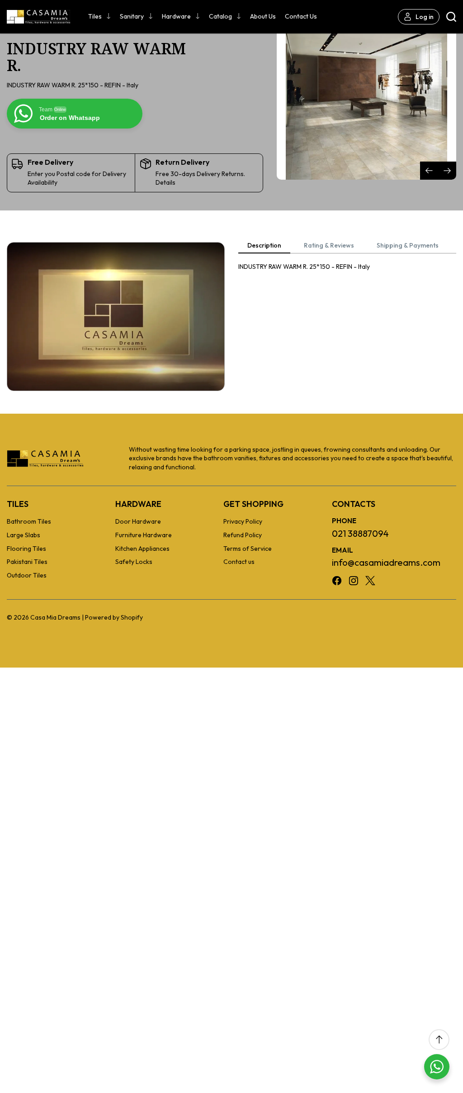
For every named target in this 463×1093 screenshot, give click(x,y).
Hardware (176, 16)
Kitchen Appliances (142, 548)
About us (263, 16)
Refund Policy (242, 535)
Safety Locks (133, 562)
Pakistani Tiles (27, 562)
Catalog (220, 16)
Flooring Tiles (26, 548)
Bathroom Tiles (29, 521)
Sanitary (132, 16)
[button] (447, 171)
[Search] (451, 17)
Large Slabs (23, 535)
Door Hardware (138, 521)
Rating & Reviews (329, 245)
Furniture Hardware (143, 535)
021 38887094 (360, 533)
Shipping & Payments (408, 245)
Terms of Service (247, 548)
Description (264, 245)
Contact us (301, 16)
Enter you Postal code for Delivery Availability (77, 178)
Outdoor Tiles (27, 575)
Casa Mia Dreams (55, 617)
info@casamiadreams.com (386, 562)
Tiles (95, 16)
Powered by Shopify (114, 617)
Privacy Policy (242, 521)
